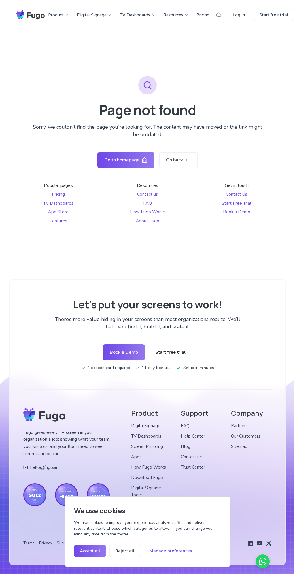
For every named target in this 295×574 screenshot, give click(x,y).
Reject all (125, 551)
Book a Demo (236, 212)
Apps (136, 457)
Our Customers (245, 436)
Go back (174, 160)
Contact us (147, 194)
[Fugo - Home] (30, 15)
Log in (239, 15)
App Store (58, 212)
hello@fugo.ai (43, 467)
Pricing (202, 15)
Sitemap (239, 446)
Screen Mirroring (147, 446)
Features (58, 221)
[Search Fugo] (218, 15)
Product (56, 15)
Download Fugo (147, 477)
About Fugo (147, 221)
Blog (185, 446)
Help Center (193, 436)
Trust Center (193, 467)
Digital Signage (92, 15)
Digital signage (145, 426)
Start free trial (273, 15)
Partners (239, 426)
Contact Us (236, 194)
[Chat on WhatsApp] (263, 561)
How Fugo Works (147, 212)
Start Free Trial (236, 203)
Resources (173, 15)
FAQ (147, 203)
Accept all (90, 551)
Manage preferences (171, 551)
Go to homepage (121, 160)
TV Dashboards (135, 15)
